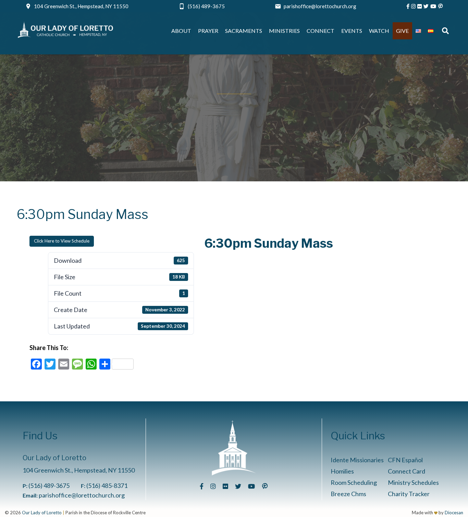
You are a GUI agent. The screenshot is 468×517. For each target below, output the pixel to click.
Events (351, 30)
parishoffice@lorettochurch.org (320, 6)
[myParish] (440, 6)
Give (402, 30)
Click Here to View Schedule (61, 241)
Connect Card (406, 471)
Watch (379, 30)
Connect (320, 30)
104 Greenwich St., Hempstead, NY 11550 (81, 6)
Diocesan (454, 512)
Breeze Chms (348, 493)
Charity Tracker (409, 493)
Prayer (208, 30)
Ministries (284, 30)
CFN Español (405, 460)
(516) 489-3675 (206, 6)
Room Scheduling (354, 482)
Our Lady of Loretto (42, 512)
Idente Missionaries (357, 460)
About (181, 30)
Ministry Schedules (413, 482)
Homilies (342, 471)
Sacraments (243, 30)
